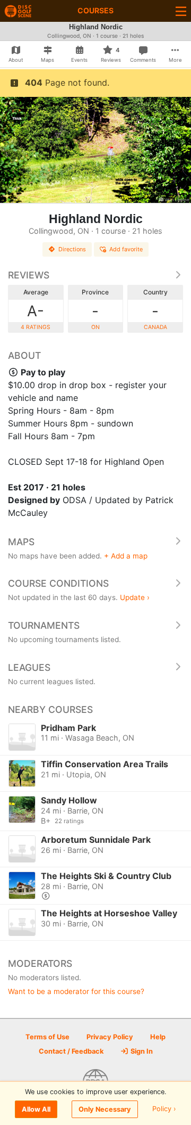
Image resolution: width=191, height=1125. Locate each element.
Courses (95, 10)
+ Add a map (125, 556)
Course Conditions (58, 583)
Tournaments (44, 625)
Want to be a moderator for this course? (76, 991)
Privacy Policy (109, 1037)
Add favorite (126, 249)
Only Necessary (105, 1109)
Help (158, 1037)
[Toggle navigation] (181, 11)
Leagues (29, 667)
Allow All (36, 1109)
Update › (135, 597)
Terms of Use (47, 1037)
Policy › (164, 1109)
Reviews (28, 275)
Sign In (141, 1051)
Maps (21, 541)
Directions (72, 249)
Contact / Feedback (71, 1051)
